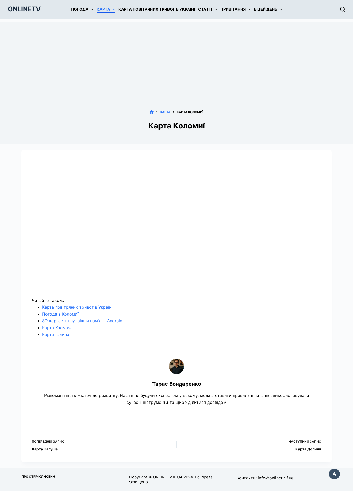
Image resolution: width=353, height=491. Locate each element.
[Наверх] (334, 474)
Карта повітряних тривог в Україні (156, 9)
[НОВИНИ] (152, 112)
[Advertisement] (176, 58)
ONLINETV (24, 9)
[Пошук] (342, 9)
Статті (205, 9)
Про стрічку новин (38, 476)
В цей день (265, 9)
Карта (103, 9)
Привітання (233, 9)
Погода (79, 9)
